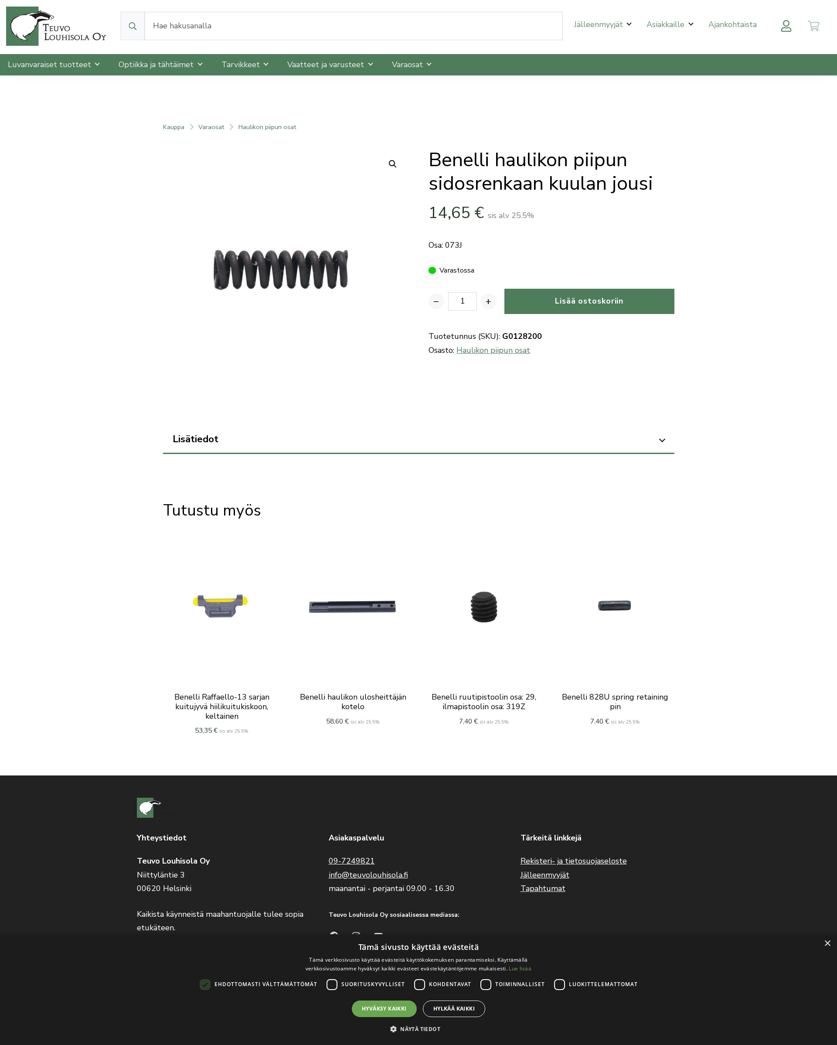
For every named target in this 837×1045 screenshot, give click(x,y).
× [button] (827, 943)
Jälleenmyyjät (599, 24)
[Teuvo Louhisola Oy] (57, 26)
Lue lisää (520, 968)
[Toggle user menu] (786, 26)
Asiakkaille (666, 24)
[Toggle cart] (813, 26)
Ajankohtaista (732, 24)
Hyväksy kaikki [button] (384, 1008)
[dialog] (418, 989)
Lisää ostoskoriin (589, 301)
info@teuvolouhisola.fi (368, 875)
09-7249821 (352, 861)
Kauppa (173, 127)
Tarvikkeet (241, 64)
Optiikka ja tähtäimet (157, 64)
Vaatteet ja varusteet (326, 64)
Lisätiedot (195, 439)
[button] (418, 1029)
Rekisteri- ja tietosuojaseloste (574, 861)
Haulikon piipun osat (267, 127)
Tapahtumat (543, 888)
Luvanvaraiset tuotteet (50, 64)
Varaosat (408, 64)
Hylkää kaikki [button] (454, 1008)
